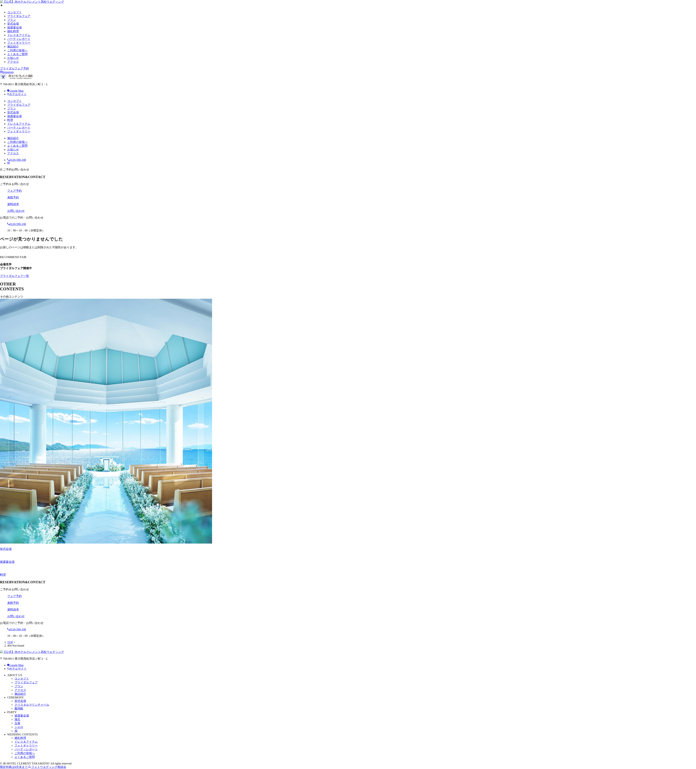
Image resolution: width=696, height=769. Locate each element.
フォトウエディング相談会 (33, 766)
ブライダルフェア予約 (14, 68)
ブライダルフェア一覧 (14, 275)
